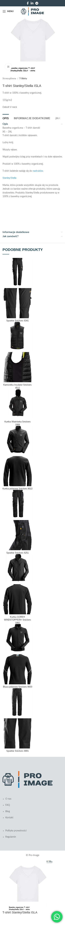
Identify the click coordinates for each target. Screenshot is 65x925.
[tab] (5, 118)
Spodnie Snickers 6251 (17, 553)
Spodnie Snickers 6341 (17, 321)
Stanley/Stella (9, 178)
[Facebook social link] (28, 3)
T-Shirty (23, 78)
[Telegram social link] (36, 3)
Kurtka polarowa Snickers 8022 (17, 489)
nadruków (38, 171)
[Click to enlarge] (8, 66)
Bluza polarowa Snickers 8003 (17, 687)
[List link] (32, 807)
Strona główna (9, 78)
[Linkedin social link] (32, 3)
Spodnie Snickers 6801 (17, 751)
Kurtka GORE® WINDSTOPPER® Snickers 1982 (17, 620)
